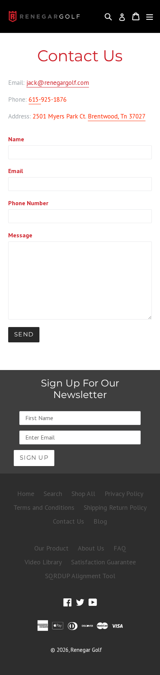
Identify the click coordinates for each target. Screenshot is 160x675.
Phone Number (28, 203)
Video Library (43, 562)
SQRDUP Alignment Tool (80, 575)
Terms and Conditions (43, 507)
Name (16, 139)
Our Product (51, 548)
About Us (91, 548)
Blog (100, 521)
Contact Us (68, 521)
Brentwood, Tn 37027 (116, 116)
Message (20, 235)
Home (25, 493)
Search (53, 493)
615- (35, 99)
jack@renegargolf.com (57, 82)
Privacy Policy (124, 493)
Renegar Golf (86, 649)
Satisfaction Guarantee (103, 562)
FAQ (119, 548)
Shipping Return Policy (115, 507)
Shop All (83, 493)
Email (15, 171)
